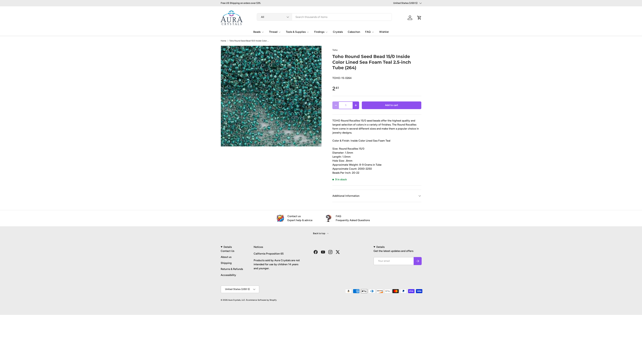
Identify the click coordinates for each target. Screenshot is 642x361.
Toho (335, 50)
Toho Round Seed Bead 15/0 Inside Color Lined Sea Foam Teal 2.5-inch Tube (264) (249, 41)
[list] (271, 96)
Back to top (319, 233)
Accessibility (228, 275)
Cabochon (354, 31)
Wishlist (384, 31)
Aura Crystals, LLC (236, 300)
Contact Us (227, 251)
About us (226, 257)
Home (223, 41)
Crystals (338, 31)
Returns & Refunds (232, 269)
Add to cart (391, 105)
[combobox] (324, 17)
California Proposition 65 (269, 253)
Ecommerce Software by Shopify (261, 300)
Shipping (226, 263)
